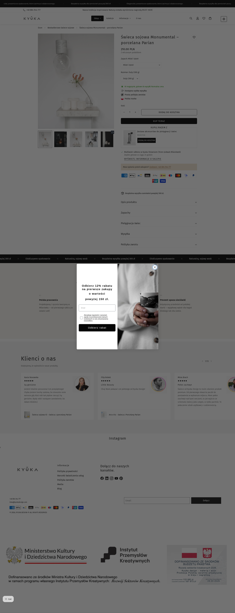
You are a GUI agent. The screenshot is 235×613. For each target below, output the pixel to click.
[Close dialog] (154, 267)
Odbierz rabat (97, 327)
